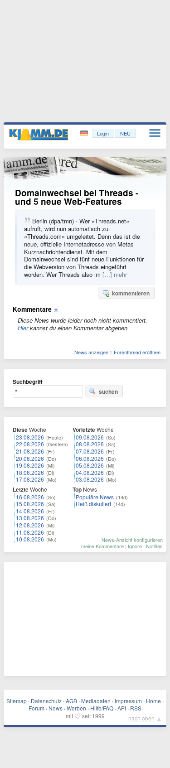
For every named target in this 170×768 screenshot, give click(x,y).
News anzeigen (91, 352)
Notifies (154, 546)
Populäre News (95, 497)
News (56, 708)
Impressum (128, 701)
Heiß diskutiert (93, 503)
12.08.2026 (30, 525)
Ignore (135, 546)
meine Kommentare (102, 546)
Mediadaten (96, 701)
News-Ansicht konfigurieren (132, 539)
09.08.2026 (90, 437)
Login (103, 133)
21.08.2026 (30, 451)
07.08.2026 (90, 451)
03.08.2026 (90, 479)
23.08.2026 (30, 437)
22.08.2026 (30, 444)
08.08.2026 (90, 444)
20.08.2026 (30, 458)
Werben (76, 708)
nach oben (141, 718)
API (121, 708)
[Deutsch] (85, 133)
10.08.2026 (30, 539)
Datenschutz (46, 701)
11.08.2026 (30, 532)
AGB (71, 701)
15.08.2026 (30, 503)
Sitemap (16, 701)
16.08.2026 (30, 497)
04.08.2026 (90, 472)
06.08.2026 (90, 458)
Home (153, 701)
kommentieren (131, 293)
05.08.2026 (90, 465)
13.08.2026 (30, 518)
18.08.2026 (30, 472)
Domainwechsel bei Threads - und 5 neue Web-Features (76, 197)
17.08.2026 (30, 479)
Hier (23, 328)
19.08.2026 (30, 465)
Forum (36, 708)
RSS (135, 708)
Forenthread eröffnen (137, 352)
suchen (108, 391)
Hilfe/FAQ (101, 708)
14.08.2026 (30, 511)
